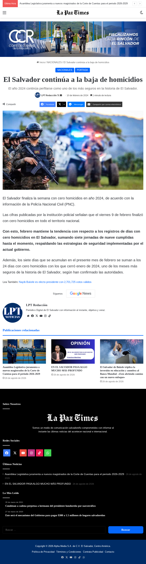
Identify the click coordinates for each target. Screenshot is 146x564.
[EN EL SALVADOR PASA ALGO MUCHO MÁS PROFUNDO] (73, 351)
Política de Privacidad (43, 551)
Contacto (109, 551)
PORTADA (82, 70)
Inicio (42, 62)
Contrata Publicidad (93, 551)
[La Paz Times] (73, 12)
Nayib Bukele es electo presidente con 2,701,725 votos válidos (55, 281)
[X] (37, 316)
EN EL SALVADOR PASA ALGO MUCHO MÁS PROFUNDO (38, 483)
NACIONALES (54, 62)
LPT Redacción (49, 95)
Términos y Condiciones (68, 551)
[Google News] (80, 294)
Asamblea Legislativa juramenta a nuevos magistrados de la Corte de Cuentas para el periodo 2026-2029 (74, 3)
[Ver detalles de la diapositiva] (73, 39)
